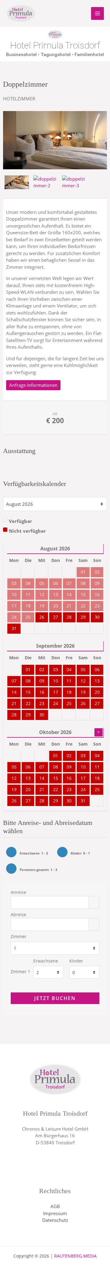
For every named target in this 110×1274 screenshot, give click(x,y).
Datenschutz (55, 1220)
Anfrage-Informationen (33, 385)
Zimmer (19, 936)
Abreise (18, 914)
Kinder (76, 961)
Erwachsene (45, 961)
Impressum (55, 1213)
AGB (55, 1206)
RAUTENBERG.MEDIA (75, 1256)
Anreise (18, 892)
